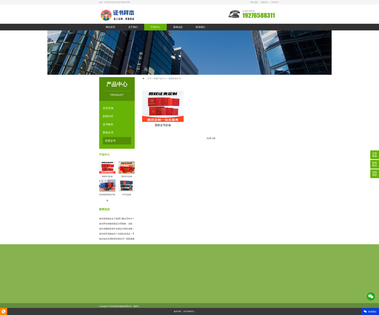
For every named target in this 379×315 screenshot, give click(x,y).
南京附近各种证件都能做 (142, 269)
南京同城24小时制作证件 (224, 264)
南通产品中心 (160, 78)
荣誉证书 (108, 132)
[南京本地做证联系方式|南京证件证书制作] (119, 14)
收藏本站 (264, 2)
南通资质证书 (174, 78)
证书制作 (108, 124)
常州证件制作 (213, 269)
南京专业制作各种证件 (125, 264)
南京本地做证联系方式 (172, 264)
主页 (149, 78)
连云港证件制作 (263, 269)
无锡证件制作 (180, 269)
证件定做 (108, 108)
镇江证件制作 (157, 274)
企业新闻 (176, 296)
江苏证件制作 (164, 269)
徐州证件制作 (197, 269)
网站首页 (110, 27)
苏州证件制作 (229, 269)
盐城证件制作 (124, 274)
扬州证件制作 (140, 274)
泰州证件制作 (173, 274)
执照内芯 (108, 116)
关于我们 (133, 27)
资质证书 (110, 140)
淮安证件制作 (108, 274)
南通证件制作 (245, 269)
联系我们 (275, 2)
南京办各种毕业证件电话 (114, 269)
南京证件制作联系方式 (197, 264)
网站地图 (254, 2)
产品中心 (155, 27)
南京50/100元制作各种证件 (254, 264)
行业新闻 (176, 291)
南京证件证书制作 (148, 264)
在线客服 (374, 154)
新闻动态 (178, 27)
